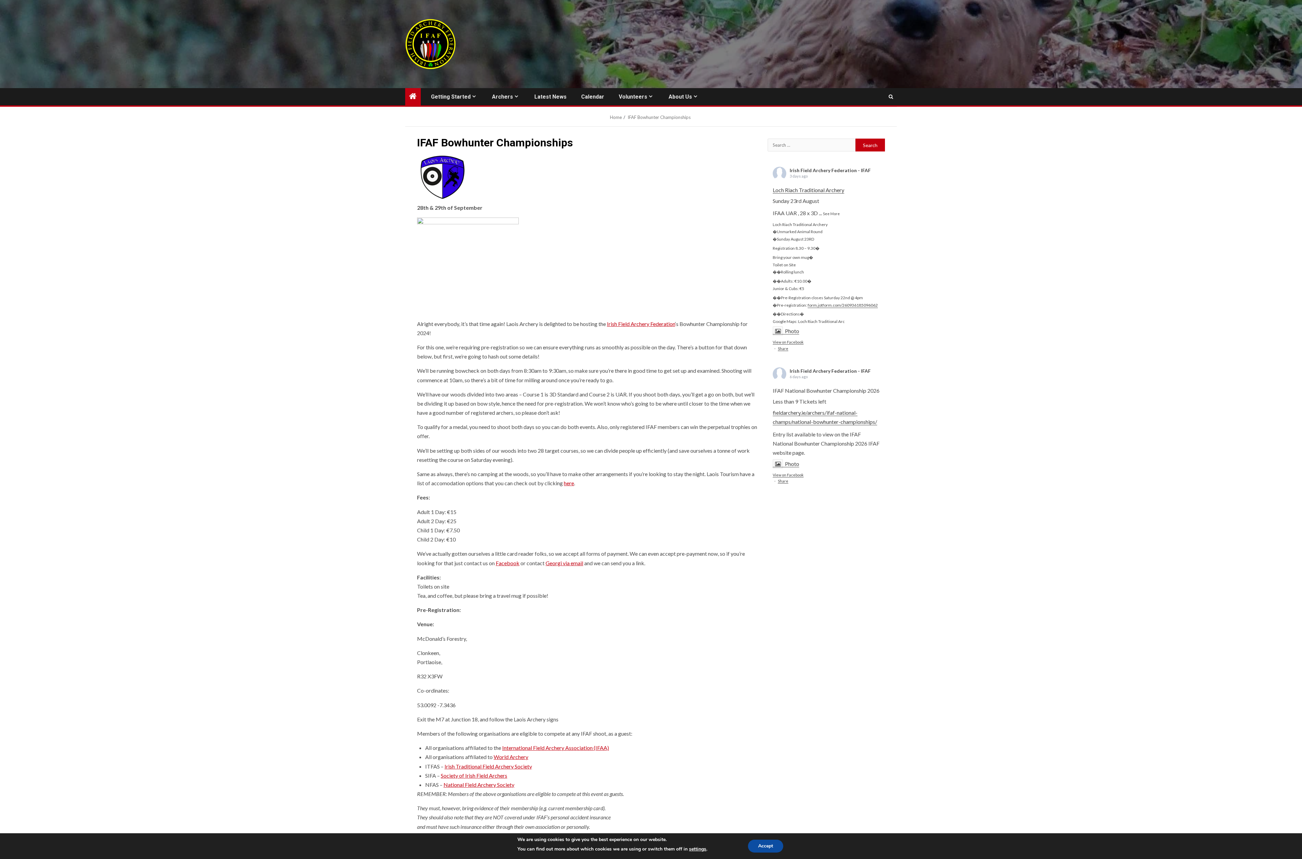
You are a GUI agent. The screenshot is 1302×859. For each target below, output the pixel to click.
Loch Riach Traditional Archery (808, 190)
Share (783, 348)
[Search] (891, 96)
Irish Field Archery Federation (641, 324)
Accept (765, 846)
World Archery (511, 757)
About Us (680, 97)
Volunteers (633, 97)
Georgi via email (564, 563)
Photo (792, 331)
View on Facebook (788, 342)
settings (697, 849)
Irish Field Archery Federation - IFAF (830, 170)
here (569, 483)
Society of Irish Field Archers (474, 775)
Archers (502, 97)
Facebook (507, 563)
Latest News (550, 97)
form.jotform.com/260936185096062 (843, 305)
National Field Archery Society (478, 784)
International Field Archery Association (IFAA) (555, 747)
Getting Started (451, 97)
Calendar (592, 97)
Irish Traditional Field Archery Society (488, 766)
